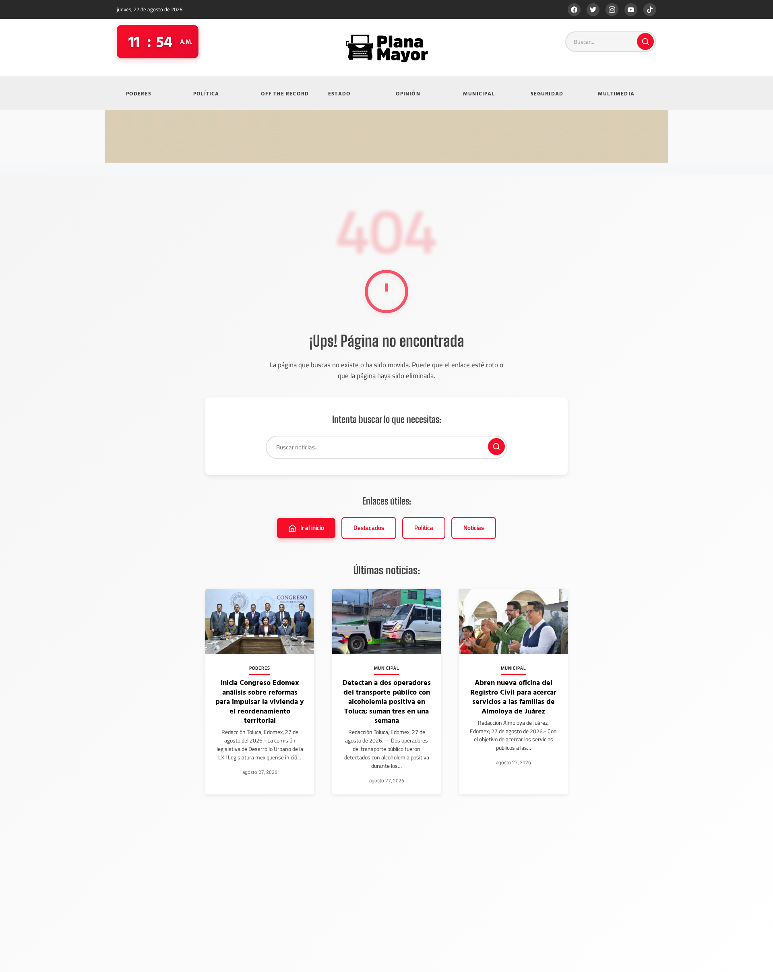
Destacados (368, 528)
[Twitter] (593, 9)
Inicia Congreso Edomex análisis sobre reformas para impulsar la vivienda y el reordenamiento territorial (259, 701)
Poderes (138, 93)
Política (206, 93)
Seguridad (547, 93)
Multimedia (616, 93)
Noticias (473, 528)
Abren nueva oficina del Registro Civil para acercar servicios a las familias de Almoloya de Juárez (513, 696)
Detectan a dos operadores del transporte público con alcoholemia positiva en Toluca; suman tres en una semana (387, 701)
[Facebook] (574, 9)
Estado (339, 93)
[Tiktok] (649, 9)
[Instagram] (612, 9)
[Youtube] (630, 9)
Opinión (408, 93)
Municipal (479, 93)
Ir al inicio (312, 528)
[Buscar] (645, 41)
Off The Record (285, 93)
